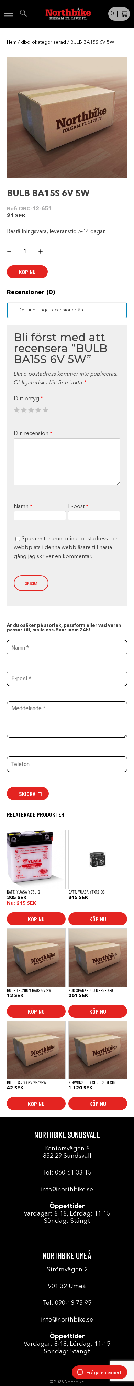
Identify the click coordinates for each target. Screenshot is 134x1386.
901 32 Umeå (67, 1286)
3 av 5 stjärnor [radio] (31, 410)
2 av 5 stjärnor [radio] (23, 410)
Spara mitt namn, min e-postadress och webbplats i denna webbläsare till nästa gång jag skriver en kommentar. (66, 547)
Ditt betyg (28, 399)
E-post (78, 506)
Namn (23, 506)
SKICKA (27, 793)
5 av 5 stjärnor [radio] (45, 410)
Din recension (33, 433)
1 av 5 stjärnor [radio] (16, 410)
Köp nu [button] (36, 919)
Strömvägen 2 (67, 1269)
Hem (11, 42)
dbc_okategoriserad (43, 42)
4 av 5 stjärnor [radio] (38, 410)
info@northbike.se (67, 1190)
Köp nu (27, 272)
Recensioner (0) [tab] (31, 292)
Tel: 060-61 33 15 (67, 1173)
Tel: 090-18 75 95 (67, 1303)
